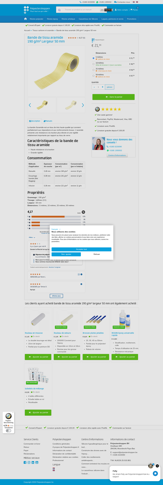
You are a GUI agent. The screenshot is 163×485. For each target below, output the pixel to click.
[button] (56, 229)
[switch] (8, 430)
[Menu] (12, 413)
